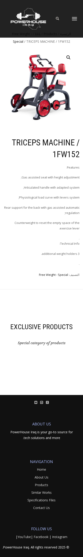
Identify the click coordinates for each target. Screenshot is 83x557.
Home (41, 469)
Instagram (59, 537)
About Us (41, 477)
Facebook (41, 537)
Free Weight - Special (53, 275)
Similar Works (41, 492)
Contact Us (41, 508)
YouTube (24, 537)
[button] (68, 57)
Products (41, 485)
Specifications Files (41, 500)
